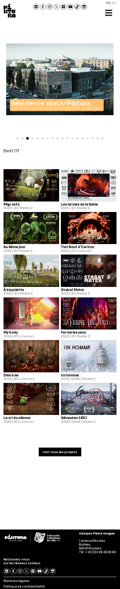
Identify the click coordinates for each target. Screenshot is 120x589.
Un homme (70, 375)
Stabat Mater (72, 289)
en (114, 3)
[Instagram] (50, 7)
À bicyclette (13, 289)
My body (10, 332)
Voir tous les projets (60, 451)
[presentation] (14, 74)
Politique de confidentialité (24, 586)
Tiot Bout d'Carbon (77, 246)
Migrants (11, 204)
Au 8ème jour (14, 246)
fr (108, 3)
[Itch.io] (84, 7)
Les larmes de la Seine (79, 204)
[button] (17, 138)
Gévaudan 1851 (74, 417)
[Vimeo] (64, 7)
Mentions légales (16, 581)
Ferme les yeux (73, 332)
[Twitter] (57, 7)
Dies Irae (10, 375)
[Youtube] (70, 7)
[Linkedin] (36, 7)
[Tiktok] (77, 7)
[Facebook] (43, 7)
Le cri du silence (16, 417)
